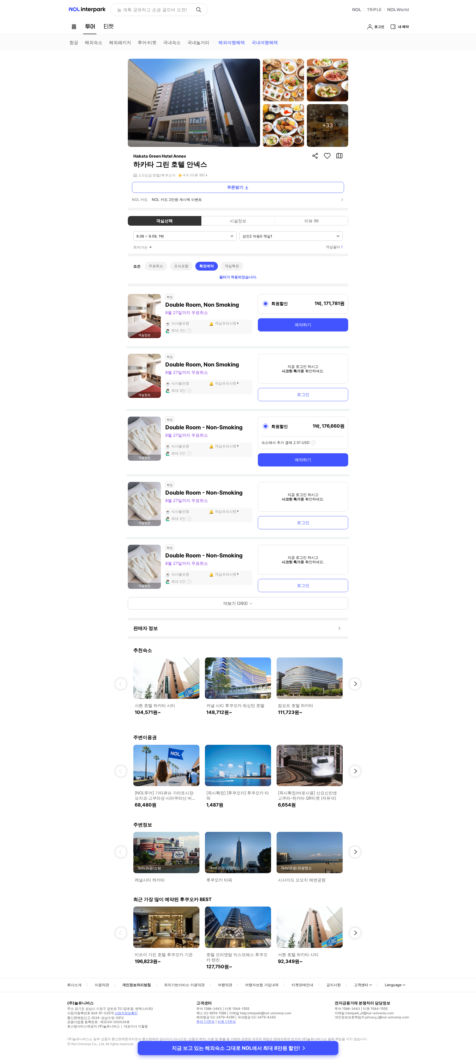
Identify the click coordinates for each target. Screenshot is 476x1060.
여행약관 (225, 985)
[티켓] (108, 26)
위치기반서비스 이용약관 (184, 985)
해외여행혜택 (231, 42)
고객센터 (361, 985)
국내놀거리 (198, 42)
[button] (120, 683)
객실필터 (334, 247)
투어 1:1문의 (205, 1021)
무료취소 (156, 266)
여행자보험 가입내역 (261, 985)
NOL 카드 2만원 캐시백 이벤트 (177, 199)
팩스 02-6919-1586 (211, 1013)
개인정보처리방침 (136, 985)
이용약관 (102, 985)
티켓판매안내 (302, 985)
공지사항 (333, 985)
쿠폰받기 (235, 187)
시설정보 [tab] (238, 220)
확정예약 (206, 266)
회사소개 (74, 985)
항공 (73, 42)
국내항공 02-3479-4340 (256, 1017)
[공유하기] (315, 156)
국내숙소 (172, 42)
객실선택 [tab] (164, 220)
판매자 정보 (145, 628)
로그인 (303, 394)
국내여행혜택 (264, 42)
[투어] (89, 26)
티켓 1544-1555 (237, 1009)
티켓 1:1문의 (227, 1021)
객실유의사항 (225, 323)
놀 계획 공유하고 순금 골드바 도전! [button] (152, 9)
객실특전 (232, 266)
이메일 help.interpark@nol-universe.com (260, 1013)
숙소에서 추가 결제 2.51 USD (285, 442)
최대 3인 (178, 330)
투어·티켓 (147, 42)
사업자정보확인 (126, 1013)
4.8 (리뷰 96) (194, 175)
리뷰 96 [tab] (311, 220)
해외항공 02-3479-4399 (215, 1017)
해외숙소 (93, 42)
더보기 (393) (235, 603)
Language (393, 985)
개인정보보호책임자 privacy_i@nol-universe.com (372, 1017)
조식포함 (181, 266)
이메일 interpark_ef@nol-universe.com (364, 1013)
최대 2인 (178, 453)
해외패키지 (120, 42)
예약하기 (303, 324)
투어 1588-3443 (209, 1009)
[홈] (74, 26)
